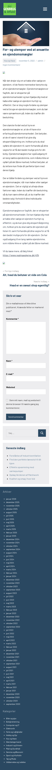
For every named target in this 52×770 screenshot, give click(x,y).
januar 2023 (11, 613)
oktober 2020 (12, 701)
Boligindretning (12, 722)
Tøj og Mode (11, 759)
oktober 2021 (11, 660)
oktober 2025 (11, 509)
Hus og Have (9, 60)
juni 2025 (10, 519)
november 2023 (12, 583)
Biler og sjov (11, 718)
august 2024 (11, 553)
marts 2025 (11, 529)
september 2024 (13, 549)
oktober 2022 (12, 623)
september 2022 (13, 627)
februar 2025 (11, 532)
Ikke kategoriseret (13, 742)
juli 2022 (9, 630)
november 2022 (13, 620)
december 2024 (12, 539)
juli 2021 (9, 670)
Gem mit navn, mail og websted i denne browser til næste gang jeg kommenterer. (23, 404)
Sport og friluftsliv (13, 755)
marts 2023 (11, 606)
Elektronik (10, 728)
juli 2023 (9, 596)
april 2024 (10, 566)
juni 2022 (10, 633)
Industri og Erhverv (14, 745)
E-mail (10, 374)
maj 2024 (10, 563)
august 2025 (11, 512)
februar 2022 (11, 647)
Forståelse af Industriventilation (25, 455)
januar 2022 (11, 650)
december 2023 (12, 579)
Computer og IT (12, 725)
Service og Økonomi (14, 752)
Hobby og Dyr (11, 735)
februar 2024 (11, 573)
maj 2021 (10, 677)
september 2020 (13, 704)
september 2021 (13, 663)
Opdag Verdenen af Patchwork (24, 475)
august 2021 (11, 667)
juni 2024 (10, 559)
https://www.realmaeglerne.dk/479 (21, 255)
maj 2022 (10, 637)
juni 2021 (10, 674)
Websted (10, 387)
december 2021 (12, 653)
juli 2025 (9, 515)
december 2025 (12, 502)
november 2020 (13, 697)
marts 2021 (11, 684)
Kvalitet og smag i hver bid (22, 478)
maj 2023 (10, 603)
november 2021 (12, 657)
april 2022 (10, 640)
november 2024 (13, 542)
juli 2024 (9, 556)
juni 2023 (10, 600)
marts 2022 (11, 643)
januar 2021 (11, 690)
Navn (9, 360)
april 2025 (10, 526)
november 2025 (12, 505)
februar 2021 (11, 687)
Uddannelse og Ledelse (16, 762)
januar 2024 (11, 576)
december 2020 (12, 694)
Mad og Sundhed (13, 748)
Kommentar (12, 318)
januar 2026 (11, 499)
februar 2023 (11, 610)
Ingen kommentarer (11, 65)
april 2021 (10, 680)
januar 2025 (11, 536)
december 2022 (12, 616)
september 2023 (13, 589)
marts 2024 (11, 569)
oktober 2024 (12, 546)
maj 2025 (10, 522)
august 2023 (11, 593)
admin (40, 60)
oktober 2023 (11, 586)
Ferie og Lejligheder (14, 732)
